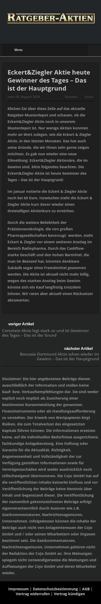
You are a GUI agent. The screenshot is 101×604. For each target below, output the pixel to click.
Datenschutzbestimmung (55, 588)
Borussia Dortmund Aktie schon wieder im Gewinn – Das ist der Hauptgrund (59, 356)
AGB (86, 588)
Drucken (71, 96)
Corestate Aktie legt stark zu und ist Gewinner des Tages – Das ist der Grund (45, 333)
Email (89, 96)
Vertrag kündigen (69, 593)
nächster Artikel (78, 348)
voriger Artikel (21, 324)
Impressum (18, 588)
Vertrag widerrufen (33, 593)
